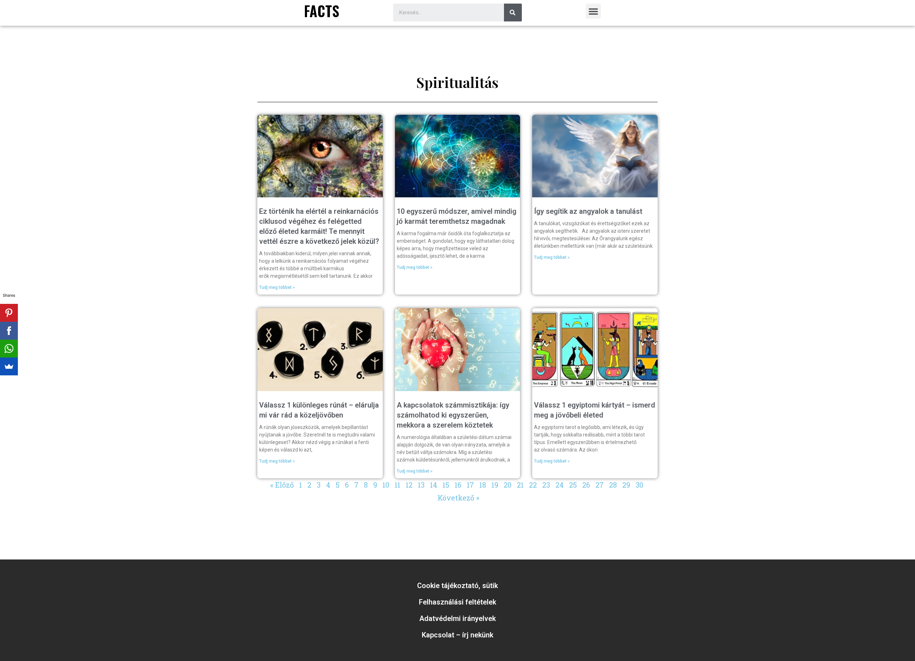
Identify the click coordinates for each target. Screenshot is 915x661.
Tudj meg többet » (277, 287)
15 (445, 484)
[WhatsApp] (9, 348)
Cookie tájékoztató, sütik (457, 585)
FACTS (321, 10)
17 (470, 484)
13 (421, 484)
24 (559, 484)
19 (494, 484)
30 (639, 484)
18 (482, 484)
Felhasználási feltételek (457, 602)
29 (626, 484)
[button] (593, 11)
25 (573, 484)
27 (599, 484)
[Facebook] (9, 331)
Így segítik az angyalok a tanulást (588, 211)
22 (533, 484)
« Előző (282, 484)
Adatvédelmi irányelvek (457, 618)
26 (586, 484)
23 (546, 484)
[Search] (513, 12)
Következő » (458, 497)
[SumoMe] (9, 366)
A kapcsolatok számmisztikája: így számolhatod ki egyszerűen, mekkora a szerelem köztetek (453, 415)
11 (397, 484)
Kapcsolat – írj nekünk (457, 635)
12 (409, 484)
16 (458, 484)
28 (613, 484)
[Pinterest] (9, 313)
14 (433, 484)
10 (385, 484)
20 (507, 484)
